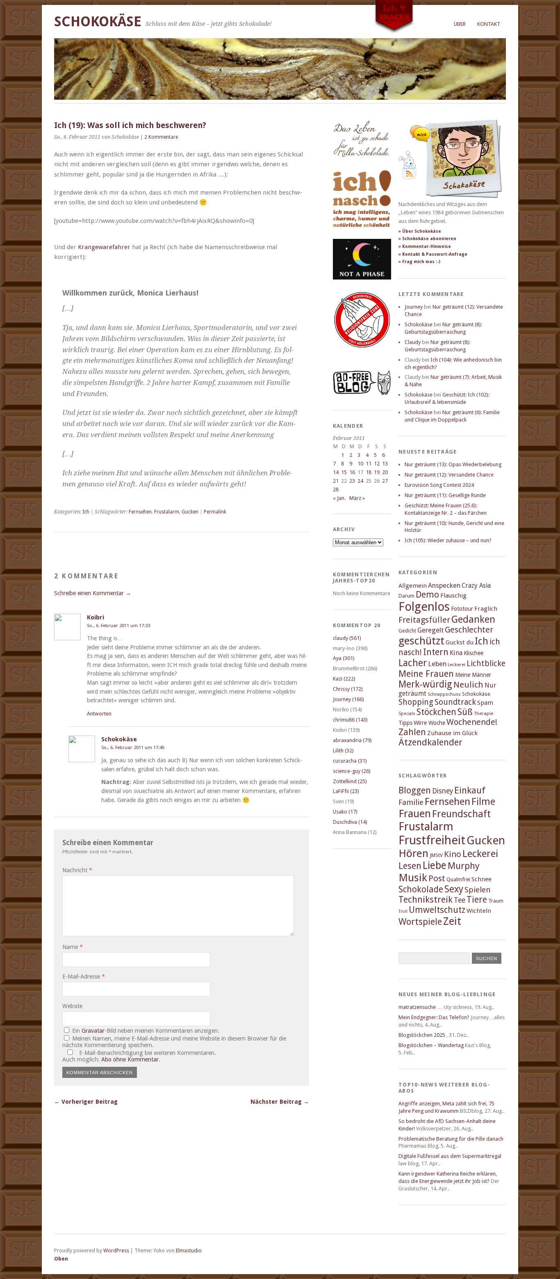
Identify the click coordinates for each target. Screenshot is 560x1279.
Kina (456, 653)
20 (385, 472)
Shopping (415, 702)
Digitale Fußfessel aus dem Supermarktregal (449, 1156)
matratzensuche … (420, 1007)
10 (360, 464)
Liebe (434, 865)
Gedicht (407, 631)
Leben (437, 664)
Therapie (483, 713)
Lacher (412, 663)
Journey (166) (348, 699)
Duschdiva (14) (350, 822)
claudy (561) (347, 638)
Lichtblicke (486, 663)
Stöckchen (436, 712)
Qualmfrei (458, 879)
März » (357, 498)
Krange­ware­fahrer (104, 247)
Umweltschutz (437, 910)
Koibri (95, 617)
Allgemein (412, 585)
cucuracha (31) (350, 761)
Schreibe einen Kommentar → (92, 593)
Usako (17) (345, 812)
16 (352, 472)
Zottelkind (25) (350, 781)
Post (436, 878)
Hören (413, 853)
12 (377, 464)
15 (344, 472)
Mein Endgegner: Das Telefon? (433, 1017)
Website (72, 1006)
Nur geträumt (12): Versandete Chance (449, 475)
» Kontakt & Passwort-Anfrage (432, 254)
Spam (485, 702)
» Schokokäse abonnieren (427, 238)
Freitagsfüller (424, 620)
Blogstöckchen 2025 (421, 1035)
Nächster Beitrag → (279, 1101)
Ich (85, 512)
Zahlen (412, 732)
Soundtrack (455, 702)
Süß (465, 712)
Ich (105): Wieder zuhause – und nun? (448, 540)
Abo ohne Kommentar (130, 1059)
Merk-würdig (425, 684)
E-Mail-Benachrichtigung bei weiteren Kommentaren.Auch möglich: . (139, 1056)
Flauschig (453, 595)
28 (336, 489)
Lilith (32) (343, 750)
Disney (442, 791)
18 (368, 472)
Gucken (190, 512)
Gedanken (473, 619)
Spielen (477, 889)
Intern (435, 652)
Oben (61, 1259)
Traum (495, 901)
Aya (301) (344, 658)
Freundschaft (461, 814)
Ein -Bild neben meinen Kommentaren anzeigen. (145, 1030)
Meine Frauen (426, 674)
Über (460, 24)
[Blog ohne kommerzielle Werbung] (362, 393)
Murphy (464, 865)
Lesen (409, 866)
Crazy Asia (476, 585)
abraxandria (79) (352, 740)
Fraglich (485, 608)
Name (72, 947)
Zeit (452, 921)
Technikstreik (425, 899)
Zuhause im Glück (452, 733)
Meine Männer (473, 675)
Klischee (473, 653)
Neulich (468, 685)
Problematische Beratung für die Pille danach (450, 1139)
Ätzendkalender (430, 742)
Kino (452, 854)
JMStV (436, 855)
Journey (414, 307)
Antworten (99, 714)
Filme (483, 801)
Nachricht (77, 870)
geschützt (421, 641)
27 (385, 481)
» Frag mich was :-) (419, 261)
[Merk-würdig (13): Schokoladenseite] (361, 165)
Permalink (215, 512)
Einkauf (469, 790)
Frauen (414, 813)
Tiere (477, 899)
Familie (410, 802)
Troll (402, 911)
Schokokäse (97, 22)
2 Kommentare (161, 137)
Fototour (462, 608)
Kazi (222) (344, 679)
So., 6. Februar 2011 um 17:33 (118, 625)
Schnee (481, 879)
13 (385, 464)
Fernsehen (140, 512)
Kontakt (488, 24)
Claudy (413, 342)
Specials (406, 713)
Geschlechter (469, 630)
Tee (459, 900)
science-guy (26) (352, 771)
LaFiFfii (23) (346, 791)
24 (360, 481)
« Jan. (339, 498)
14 (336, 472)
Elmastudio (189, 1250)
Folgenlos (424, 607)
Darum (406, 596)
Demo (427, 594)
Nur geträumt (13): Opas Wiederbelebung (453, 464)
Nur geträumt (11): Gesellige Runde (445, 495)
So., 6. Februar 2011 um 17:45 (132, 747)
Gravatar (93, 1030)
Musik (412, 877)
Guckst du (459, 642)
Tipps (405, 723)
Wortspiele (420, 922)
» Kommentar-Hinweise (424, 246)
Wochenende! (471, 722)
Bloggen (414, 790)
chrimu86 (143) (350, 720)
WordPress (116, 1250)
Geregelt (430, 630)
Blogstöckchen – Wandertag (431, 1045)
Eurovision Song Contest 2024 (439, 485)
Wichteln (479, 911)
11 (368, 464)
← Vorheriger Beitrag (86, 1101)
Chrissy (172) (348, 689)
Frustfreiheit (431, 840)
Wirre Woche (429, 723)
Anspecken (444, 585)
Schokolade (420, 889)
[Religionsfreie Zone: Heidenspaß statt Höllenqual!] (362, 355)
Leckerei (456, 664)
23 (352, 481)
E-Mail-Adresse (83, 976)
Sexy (453, 889)
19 (377, 472)
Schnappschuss (444, 694)
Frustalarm (166, 512)
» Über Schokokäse (419, 231)
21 (336, 481)
